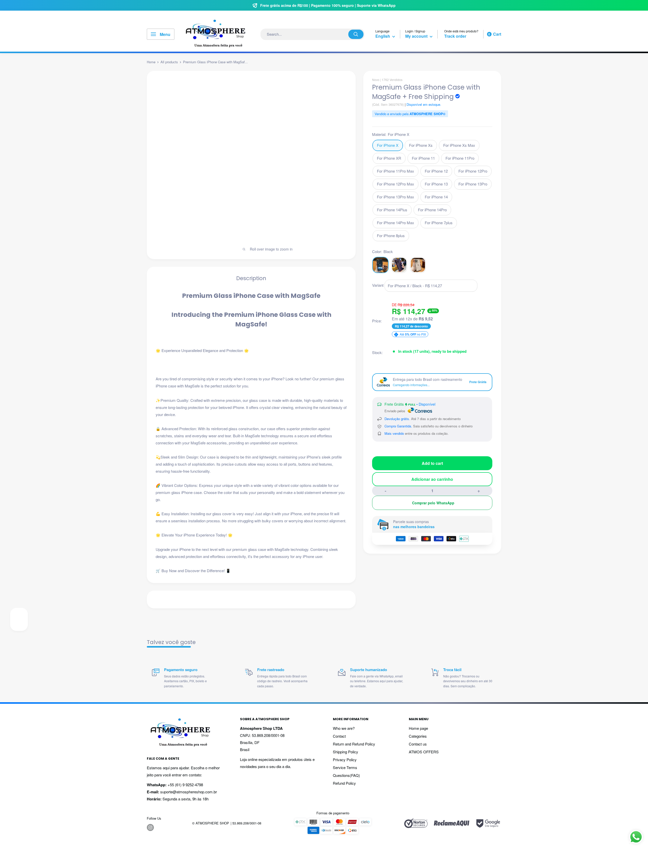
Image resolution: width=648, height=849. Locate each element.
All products (169, 61)
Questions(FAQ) (346, 775)
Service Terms (345, 767)
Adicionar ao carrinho (432, 479)
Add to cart (432, 463)
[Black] (380, 265)
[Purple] (399, 265)
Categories (418, 736)
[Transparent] (418, 265)
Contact (339, 736)
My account (417, 36)
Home (151, 61)
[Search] (355, 34)
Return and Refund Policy (354, 744)
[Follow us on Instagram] (150, 827)
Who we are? (344, 728)
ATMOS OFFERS (424, 751)
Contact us (418, 744)
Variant (377, 285)
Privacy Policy (345, 759)
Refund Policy (344, 783)
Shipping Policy (345, 751)
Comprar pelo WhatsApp (433, 502)
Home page (418, 728)
